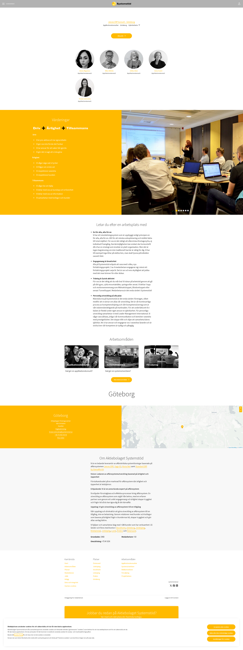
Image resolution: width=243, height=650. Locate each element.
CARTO (241, 447)
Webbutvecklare (127, 570)
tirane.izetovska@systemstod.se (60, 432)
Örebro (120, 531)
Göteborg (131, 528)
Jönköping (140, 528)
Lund (113, 531)
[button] (239, 3)
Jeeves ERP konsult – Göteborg (121, 22)
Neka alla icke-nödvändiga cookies (221, 633)
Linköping (106, 531)
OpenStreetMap (233, 447)
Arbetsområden (70, 566)
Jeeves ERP (109, 466)
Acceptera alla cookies (221, 627)
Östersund (131, 531)
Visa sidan (60, 438)
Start (66, 563)
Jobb (66, 576)
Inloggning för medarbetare (74, 598)
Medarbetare (69, 573)
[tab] (177, 211)
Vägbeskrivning (60, 429)
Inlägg (67, 579)
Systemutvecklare (128, 566)
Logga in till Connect (171, 598)
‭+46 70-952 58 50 (61, 435)
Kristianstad (96, 531)
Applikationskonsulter (129, 563)
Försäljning (125, 573)
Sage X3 (118, 466)
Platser (67, 570)
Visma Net (126, 466)
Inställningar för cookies (221, 639)
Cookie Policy (18, 635)
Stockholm (121, 528)
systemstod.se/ (173, 582)
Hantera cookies (70, 586)
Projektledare (126, 576)
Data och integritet (71, 582)
